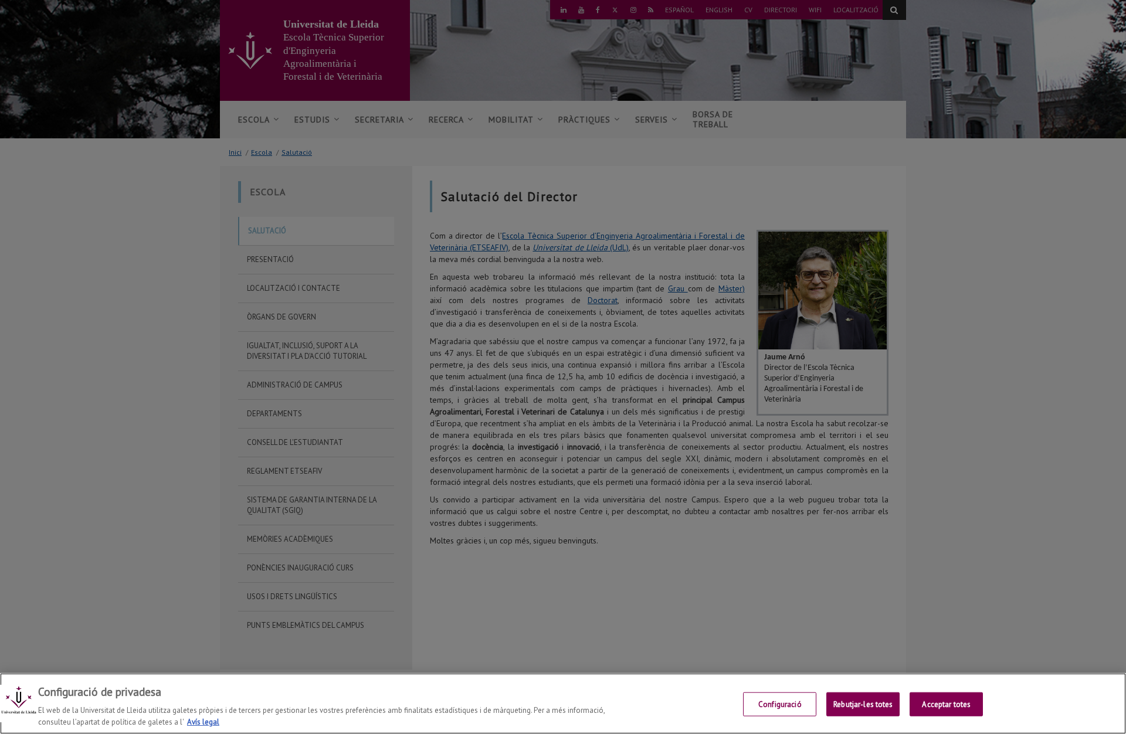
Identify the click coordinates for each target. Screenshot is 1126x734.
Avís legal (203, 722)
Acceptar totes (946, 704)
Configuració (780, 704)
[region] (563, 703)
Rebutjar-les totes (863, 704)
